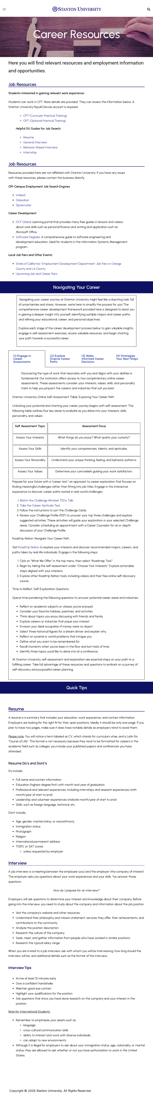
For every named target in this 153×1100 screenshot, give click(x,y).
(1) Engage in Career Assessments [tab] (22, 358)
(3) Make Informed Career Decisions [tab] (93, 358)
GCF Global (23, 222)
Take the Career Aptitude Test (40, 505)
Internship (30, 152)
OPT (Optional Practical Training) (44, 120)
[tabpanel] (76, 523)
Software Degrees (28, 237)
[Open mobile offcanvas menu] (4, 9)
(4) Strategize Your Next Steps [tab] (127, 357)
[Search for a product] (148, 9)
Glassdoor (22, 200)
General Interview (35, 142)
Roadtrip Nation (28, 547)
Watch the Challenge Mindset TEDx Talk (46, 500)
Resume (28, 137)
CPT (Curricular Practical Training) (45, 115)
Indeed (20, 195)
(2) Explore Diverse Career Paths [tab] (60, 358)
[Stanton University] (76, 9)
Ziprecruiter (23, 205)
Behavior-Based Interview (40, 147)
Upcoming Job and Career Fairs (36, 274)
